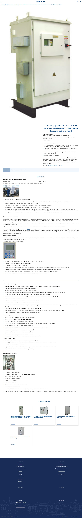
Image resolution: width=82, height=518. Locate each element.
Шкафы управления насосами (12, 4)
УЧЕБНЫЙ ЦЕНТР (61, 474)
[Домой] (41, 1)
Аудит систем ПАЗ (61, 471)
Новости (20, 464)
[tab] (6, 170)
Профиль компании (20, 466)
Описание (6, 170)
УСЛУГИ (20, 474)
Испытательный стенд (20, 507)
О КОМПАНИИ (20, 461)
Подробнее (13, 424)
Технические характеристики (19, 170)
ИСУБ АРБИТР (61, 461)
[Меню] (1, 1)
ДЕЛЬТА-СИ (20, 487)
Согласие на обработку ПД (60, 516)
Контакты (20, 471)
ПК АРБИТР (20, 479)
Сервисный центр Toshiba (21, 502)
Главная (2, 4)
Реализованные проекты (20, 468)
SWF (28, 229)
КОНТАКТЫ (61, 500)
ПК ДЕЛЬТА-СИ (20, 481)
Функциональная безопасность (62, 466)
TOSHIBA (20, 500)
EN (80, 1)
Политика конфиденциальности (74, 516)
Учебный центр (21, 476)
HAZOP (61, 464)
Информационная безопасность (61, 468)
